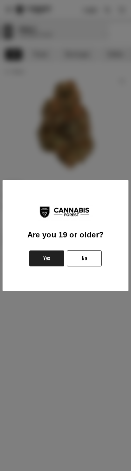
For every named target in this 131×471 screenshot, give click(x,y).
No (84, 258)
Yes (46, 258)
